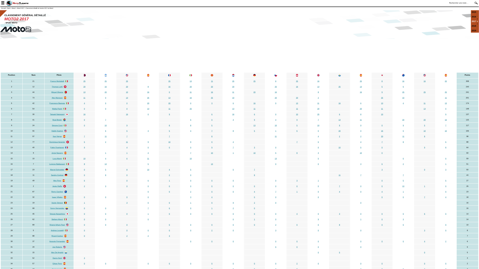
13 (191, 81)
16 (318, 81)
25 (84, 81)
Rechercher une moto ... (458, 3)
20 (446, 81)
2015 (474, 12)
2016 (474, 17)
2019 (474, 31)
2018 (474, 26)
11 (212, 81)
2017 (474, 21)
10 (127, 92)
